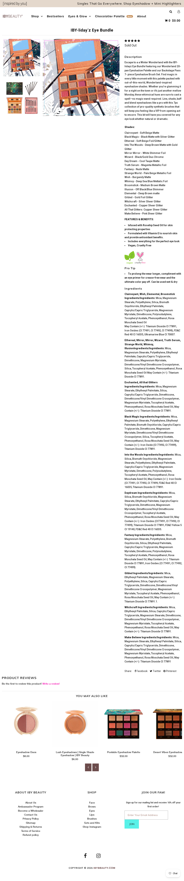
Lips (91, 814)
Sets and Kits (92, 822)
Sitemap (31, 822)
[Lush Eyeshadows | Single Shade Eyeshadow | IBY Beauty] (75, 745)
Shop (35, 16)
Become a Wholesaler (30, 810)
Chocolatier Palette (113, 16)
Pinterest (170, 671)
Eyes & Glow (77, 16)
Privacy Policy (31, 818)
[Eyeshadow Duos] (26, 745)
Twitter (156, 671)
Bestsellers (55, 16)
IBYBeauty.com (104, 867)
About (141, 16)
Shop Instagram (92, 826)
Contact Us (30, 814)
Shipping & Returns (30, 826)
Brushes (92, 818)
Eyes (92, 810)
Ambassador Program (30, 806)
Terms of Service (30, 830)
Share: (128, 671)
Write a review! (51, 683)
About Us (30, 802)
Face (92, 802)
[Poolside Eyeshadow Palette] (123, 745)
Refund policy (31, 834)
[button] (133, 40)
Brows (92, 806)
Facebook (142, 671)
